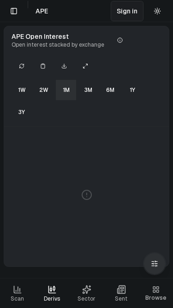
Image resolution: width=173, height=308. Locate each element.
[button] (127, 11)
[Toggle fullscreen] (85, 66)
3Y (21, 112)
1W (22, 90)
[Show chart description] (120, 40)
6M (110, 90)
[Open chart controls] (154, 264)
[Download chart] (64, 66)
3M (88, 90)
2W (43, 90)
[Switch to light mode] (157, 11)
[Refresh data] (22, 66)
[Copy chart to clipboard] (43, 66)
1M (66, 90)
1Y (132, 90)
